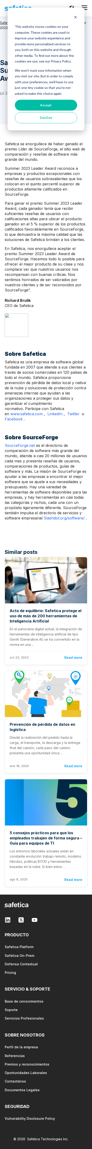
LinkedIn (55, 413)
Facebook (14, 419)
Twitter (73, 413)
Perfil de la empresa (21, 1047)
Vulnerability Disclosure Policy (30, 1118)
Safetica (6, 23)
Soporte (11, 1010)
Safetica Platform (19, 947)
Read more (73, 657)
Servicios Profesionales (24, 1018)
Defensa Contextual (21, 964)
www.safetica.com (26, 413)
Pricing (10, 973)
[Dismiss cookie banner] (75, 18)
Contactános (15, 1081)
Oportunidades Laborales (26, 1073)
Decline (46, 118)
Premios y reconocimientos (27, 1064)
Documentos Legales (22, 1090)
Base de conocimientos (24, 1001)
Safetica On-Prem (19, 956)
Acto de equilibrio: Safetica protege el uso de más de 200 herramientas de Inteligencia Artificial (45, 615)
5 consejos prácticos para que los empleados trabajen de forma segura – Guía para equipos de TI (46, 838)
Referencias (15, 1056)
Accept (46, 105)
